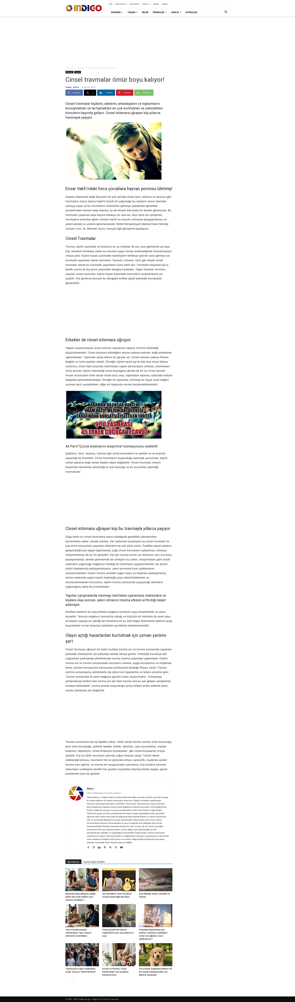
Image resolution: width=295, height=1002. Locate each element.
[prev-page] (67, 981)
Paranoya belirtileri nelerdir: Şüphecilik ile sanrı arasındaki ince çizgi (118, 933)
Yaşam (131, 12)
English (165, 4)
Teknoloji (158, 12)
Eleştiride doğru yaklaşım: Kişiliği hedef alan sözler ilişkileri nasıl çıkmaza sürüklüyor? (80, 897)
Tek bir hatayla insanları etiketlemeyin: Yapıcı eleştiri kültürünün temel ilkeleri (78, 933)
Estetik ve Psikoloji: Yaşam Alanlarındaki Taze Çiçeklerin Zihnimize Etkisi (115, 972)
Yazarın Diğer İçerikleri (94, 862)
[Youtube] (122, 847)
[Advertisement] (147, 41)
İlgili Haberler (73, 862)
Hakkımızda (119, 4)
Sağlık (175, 12)
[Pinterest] (105, 847)
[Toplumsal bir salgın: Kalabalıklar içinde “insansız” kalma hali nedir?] (82, 954)
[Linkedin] (100, 847)
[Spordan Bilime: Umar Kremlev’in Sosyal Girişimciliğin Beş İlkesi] (119, 879)
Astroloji (191, 12)
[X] (117, 847)
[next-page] (72, 981)
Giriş (110, 4)
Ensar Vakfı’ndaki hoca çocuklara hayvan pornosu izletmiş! (118, 188)
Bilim (145, 12)
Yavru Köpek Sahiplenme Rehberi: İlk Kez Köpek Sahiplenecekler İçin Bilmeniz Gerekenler (155, 972)
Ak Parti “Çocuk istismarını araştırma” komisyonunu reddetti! (111, 446)
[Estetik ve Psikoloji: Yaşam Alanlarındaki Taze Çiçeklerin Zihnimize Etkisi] (119, 954)
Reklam (145, 4)
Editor (76, 87)
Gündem (116, 12)
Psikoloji (80, 67)
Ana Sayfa (69, 67)
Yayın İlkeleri (135, 4)
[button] (226, 12)
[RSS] (111, 847)
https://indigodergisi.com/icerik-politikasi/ (104, 793)
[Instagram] (94, 847)
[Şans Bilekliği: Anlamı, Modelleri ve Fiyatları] (155, 879)
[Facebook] (89, 847)
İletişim (156, 4)
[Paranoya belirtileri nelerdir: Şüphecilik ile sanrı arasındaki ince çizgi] (119, 915)
